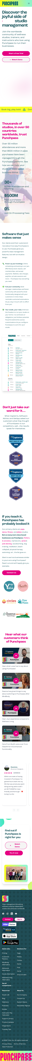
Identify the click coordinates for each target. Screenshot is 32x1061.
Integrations (6, 1026)
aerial (23, 541)
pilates (19, 532)
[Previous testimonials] (14, 810)
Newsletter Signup (23, 1005)
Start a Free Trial (16, 53)
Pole (18, 967)
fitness (10, 532)
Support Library (8, 1018)
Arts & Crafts (21, 975)
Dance (19, 964)
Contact (8, 919)
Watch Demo (17, 59)
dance (4, 532)
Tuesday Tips (6, 1029)
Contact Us (11, 573)
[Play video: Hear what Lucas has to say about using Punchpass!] (16, 656)
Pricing (4, 953)
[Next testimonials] (18, 810)
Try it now (14, 853)
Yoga (18, 953)
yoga (22, 529)
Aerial (19, 971)
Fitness (19, 960)
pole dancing (7, 544)
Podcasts (5, 1005)
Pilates (19, 957)
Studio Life (5, 995)
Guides (4, 1009)
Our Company (22, 995)
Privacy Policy (7, 1044)
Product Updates (8, 1022)
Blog (3, 998)
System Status (22, 1002)
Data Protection (7, 1047)
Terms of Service (20, 1044)
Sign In (19, 919)
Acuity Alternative (8, 974)
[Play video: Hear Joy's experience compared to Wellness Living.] (16, 708)
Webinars (5, 1002)
